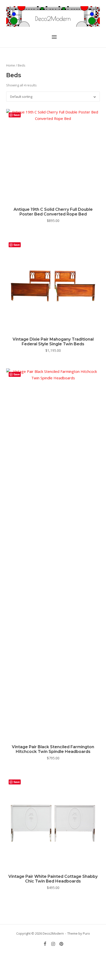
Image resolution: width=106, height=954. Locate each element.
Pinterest (61, 944)
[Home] (53, 15)
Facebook (45, 944)
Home (10, 65)
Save (17, 115)
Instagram (53, 944)
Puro (86, 933)
